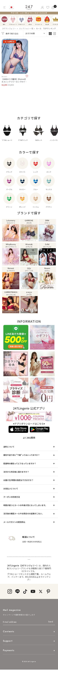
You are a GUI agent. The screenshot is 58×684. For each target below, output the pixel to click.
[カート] (53, 7)
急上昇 (47, 19)
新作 (4, 19)
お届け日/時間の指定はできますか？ (18, 480)
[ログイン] (42, 7)
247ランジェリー (9, 28)
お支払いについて (10, 488)
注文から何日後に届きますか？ (16, 471)
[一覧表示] (54, 33)
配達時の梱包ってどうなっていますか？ (19, 463)
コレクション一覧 (26, 28)
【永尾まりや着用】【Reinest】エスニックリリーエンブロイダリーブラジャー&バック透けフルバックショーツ (15, 80)
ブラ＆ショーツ (12, 19)
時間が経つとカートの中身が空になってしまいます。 (25, 505)
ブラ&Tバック (21, 19)
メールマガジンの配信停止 (14, 522)
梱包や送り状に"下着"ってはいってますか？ (21, 455)
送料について (8, 446)
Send (50, 621)
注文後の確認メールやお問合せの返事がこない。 (23, 513)
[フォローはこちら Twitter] (40, 591)
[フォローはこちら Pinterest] (48, 591)
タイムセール (38, 19)
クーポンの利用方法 (11, 497)
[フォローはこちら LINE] (17, 591)
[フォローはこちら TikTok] (25, 591)
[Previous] (3, 19)
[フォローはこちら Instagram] (9, 591)
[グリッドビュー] (50, 33)
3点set (30, 19)
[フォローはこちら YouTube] (33, 591)
